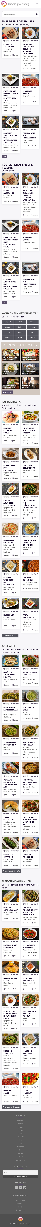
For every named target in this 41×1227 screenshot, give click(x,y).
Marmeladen (20, 1160)
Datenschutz (20, 1204)
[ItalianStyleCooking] (15, 4)
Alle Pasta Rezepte (10, 636)
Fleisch (7, 338)
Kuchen (20, 1157)
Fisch (20, 338)
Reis (32, 332)
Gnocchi (20, 332)
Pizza (33, 327)
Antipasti (7, 322)
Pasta (8, 332)
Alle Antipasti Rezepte (11, 871)
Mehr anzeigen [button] (7, 392)
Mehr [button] (4, 156)
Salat (20, 327)
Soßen (7, 327)
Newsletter (20, 1210)
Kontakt (20, 1207)
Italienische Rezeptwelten (19, 345)
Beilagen (20, 1147)
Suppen (33, 322)
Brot (20, 322)
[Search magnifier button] (37, 14)
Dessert (33, 338)
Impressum (20, 1200)
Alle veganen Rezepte (11, 1107)
